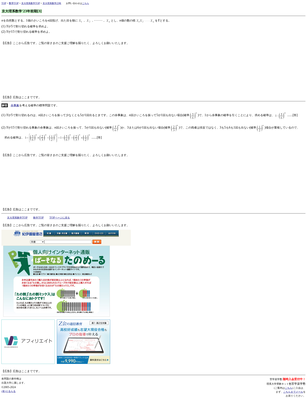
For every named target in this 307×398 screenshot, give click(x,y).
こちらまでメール (293, 392)
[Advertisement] (108, 70)
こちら (288, 388)
